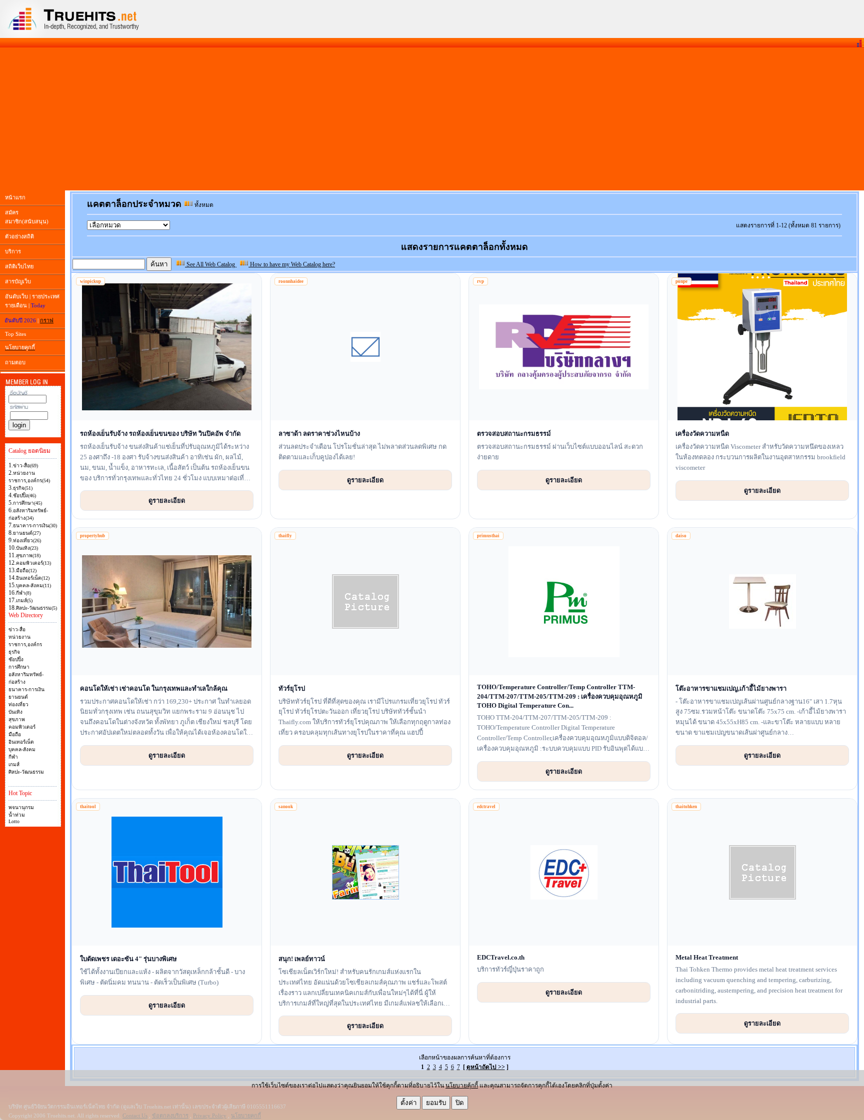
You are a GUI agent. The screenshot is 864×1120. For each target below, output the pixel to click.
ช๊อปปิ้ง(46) (24, 495)
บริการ (13, 251)
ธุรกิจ (14, 652)
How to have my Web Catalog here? (291, 264)
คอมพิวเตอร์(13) (33, 563)
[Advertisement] (432, 119)
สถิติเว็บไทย (19, 266)
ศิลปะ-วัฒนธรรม (26, 772)
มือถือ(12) (26, 570)
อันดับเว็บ (16, 296)
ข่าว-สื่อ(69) (25, 465)
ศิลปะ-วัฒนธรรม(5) (36, 608)
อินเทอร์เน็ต (21, 742)
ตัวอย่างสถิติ (19, 236)
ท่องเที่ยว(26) (27, 540)
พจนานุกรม (21, 807)
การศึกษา (19, 667)
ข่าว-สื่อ (17, 629)
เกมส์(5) (24, 600)
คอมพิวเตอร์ (22, 727)
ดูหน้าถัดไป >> (485, 1067)
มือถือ (14, 734)
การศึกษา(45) (27, 503)
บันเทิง (15, 712)
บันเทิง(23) (27, 548)
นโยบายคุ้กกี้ (462, 1085)
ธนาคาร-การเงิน (26, 689)
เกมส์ (14, 764)
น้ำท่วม (16, 815)
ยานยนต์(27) (26, 533)
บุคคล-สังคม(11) (33, 585)
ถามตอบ (15, 362)
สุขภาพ (16, 719)
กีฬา (13, 757)
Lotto (14, 821)
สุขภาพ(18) (28, 555)
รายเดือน (16, 305)
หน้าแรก (15, 197)
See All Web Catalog (210, 264)
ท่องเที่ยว (18, 704)
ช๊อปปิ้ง (16, 659)
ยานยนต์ (18, 697)
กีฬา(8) (23, 593)
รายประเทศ (46, 296)
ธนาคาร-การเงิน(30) (35, 525)
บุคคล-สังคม (22, 749)
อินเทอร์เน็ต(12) (33, 578)
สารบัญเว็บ (18, 281)
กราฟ (47, 320)
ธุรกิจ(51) (22, 488)
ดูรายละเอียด (166, 500)
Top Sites (15, 334)
